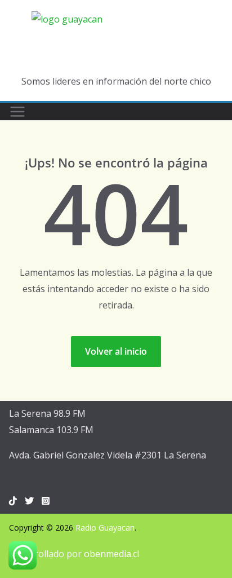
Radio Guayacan (105, 527)
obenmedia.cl (111, 554)
